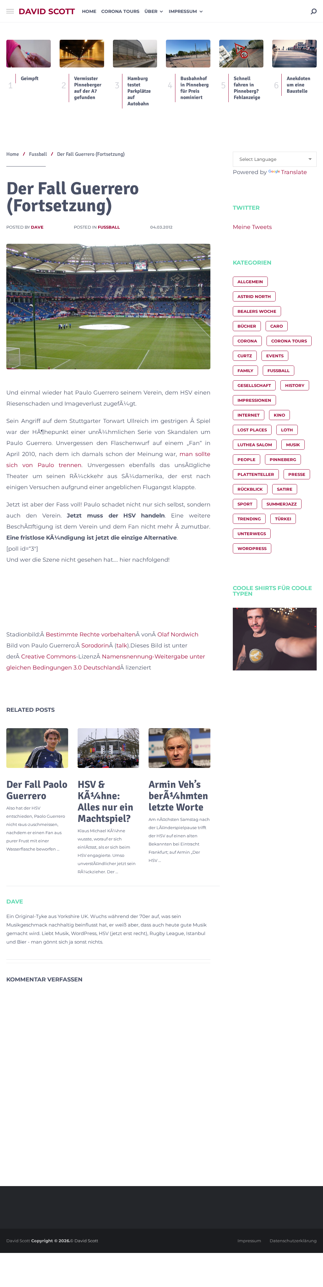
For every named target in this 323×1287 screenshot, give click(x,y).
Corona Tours (120, 11)
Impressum (183, 11)
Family (245, 370)
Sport (245, 503)
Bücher (247, 326)
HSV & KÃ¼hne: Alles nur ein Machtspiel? (105, 801)
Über (150, 11)
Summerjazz (282, 503)
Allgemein (250, 281)
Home (89, 11)
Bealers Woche (257, 311)
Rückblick (250, 489)
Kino (279, 415)
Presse (296, 474)
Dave (37, 227)
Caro (276, 326)
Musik (293, 444)
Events (275, 355)
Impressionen (254, 400)
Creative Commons (48, 656)
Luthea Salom (255, 444)
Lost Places (252, 429)
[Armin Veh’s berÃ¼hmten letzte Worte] (179, 748)
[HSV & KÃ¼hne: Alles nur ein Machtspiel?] (108, 748)
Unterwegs (252, 533)
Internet (249, 415)
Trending (249, 518)
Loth (287, 429)
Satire (284, 489)
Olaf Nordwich (177, 634)
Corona (247, 340)
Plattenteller (256, 474)
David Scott (47, 11)
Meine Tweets (252, 227)
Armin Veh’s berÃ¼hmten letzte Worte (178, 795)
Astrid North (254, 296)
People (246, 459)
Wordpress (252, 548)
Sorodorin (95, 645)
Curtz (245, 355)
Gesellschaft (254, 385)
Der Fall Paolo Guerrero (37, 790)
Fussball (109, 227)
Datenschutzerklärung (293, 1240)
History (294, 385)
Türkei (283, 518)
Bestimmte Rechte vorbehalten (91, 634)
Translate (294, 172)
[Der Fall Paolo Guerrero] (37, 748)
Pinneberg (283, 459)
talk (121, 645)
